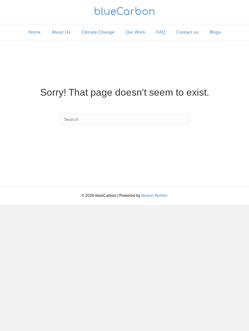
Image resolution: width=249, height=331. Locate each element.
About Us (61, 32)
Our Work (135, 32)
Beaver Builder (154, 195)
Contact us (187, 32)
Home (34, 32)
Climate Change (97, 32)
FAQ (160, 32)
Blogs (215, 32)
